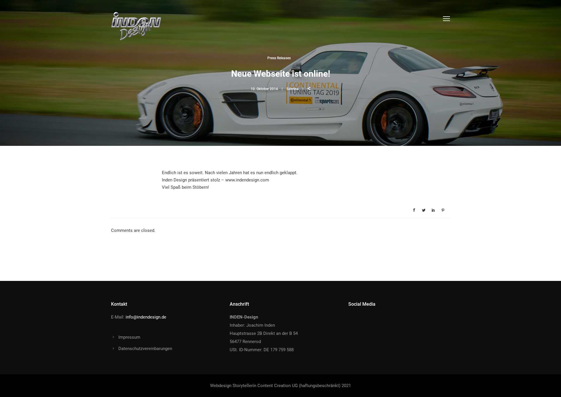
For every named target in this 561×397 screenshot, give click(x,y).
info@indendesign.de (146, 317)
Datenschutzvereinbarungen (145, 348)
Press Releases (279, 58)
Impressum (129, 337)
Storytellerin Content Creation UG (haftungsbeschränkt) (286, 385)
